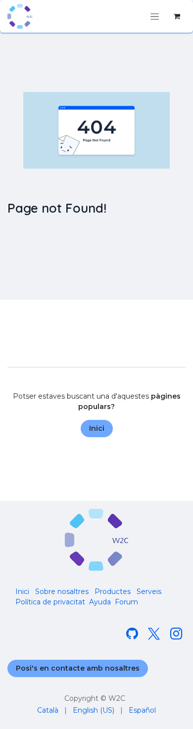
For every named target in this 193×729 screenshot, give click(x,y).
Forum (126, 601)
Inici (96, 428)
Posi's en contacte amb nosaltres (78, 668)
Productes (113, 591)
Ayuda (100, 601)
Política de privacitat (50, 601)
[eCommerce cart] (177, 16)
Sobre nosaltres (62, 591)
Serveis (149, 591)
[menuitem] (47, 710)
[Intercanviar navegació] (154, 16)
